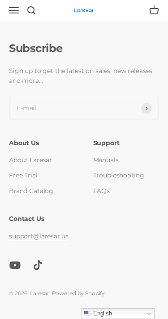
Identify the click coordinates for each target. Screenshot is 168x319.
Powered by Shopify (78, 293)
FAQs (101, 191)
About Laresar (30, 160)
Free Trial (23, 175)
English (101, 313)
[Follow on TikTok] (38, 265)
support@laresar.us (38, 236)
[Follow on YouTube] (15, 265)
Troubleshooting (118, 175)
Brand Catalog (31, 191)
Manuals (106, 160)
